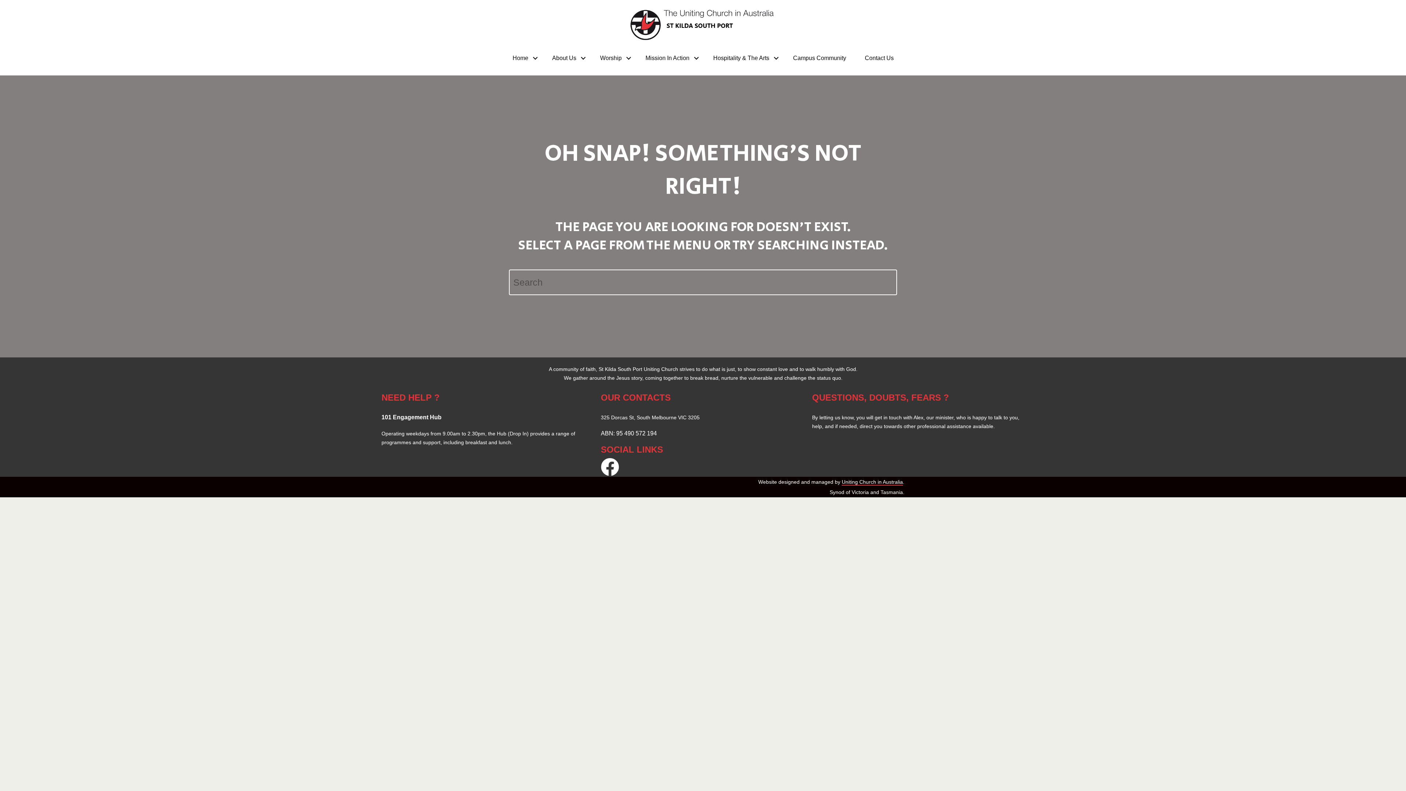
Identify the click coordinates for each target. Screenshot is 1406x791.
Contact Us (879, 58)
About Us (564, 58)
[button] (535, 58)
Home (520, 58)
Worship (611, 58)
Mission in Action (667, 58)
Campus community (819, 58)
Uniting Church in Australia (872, 482)
